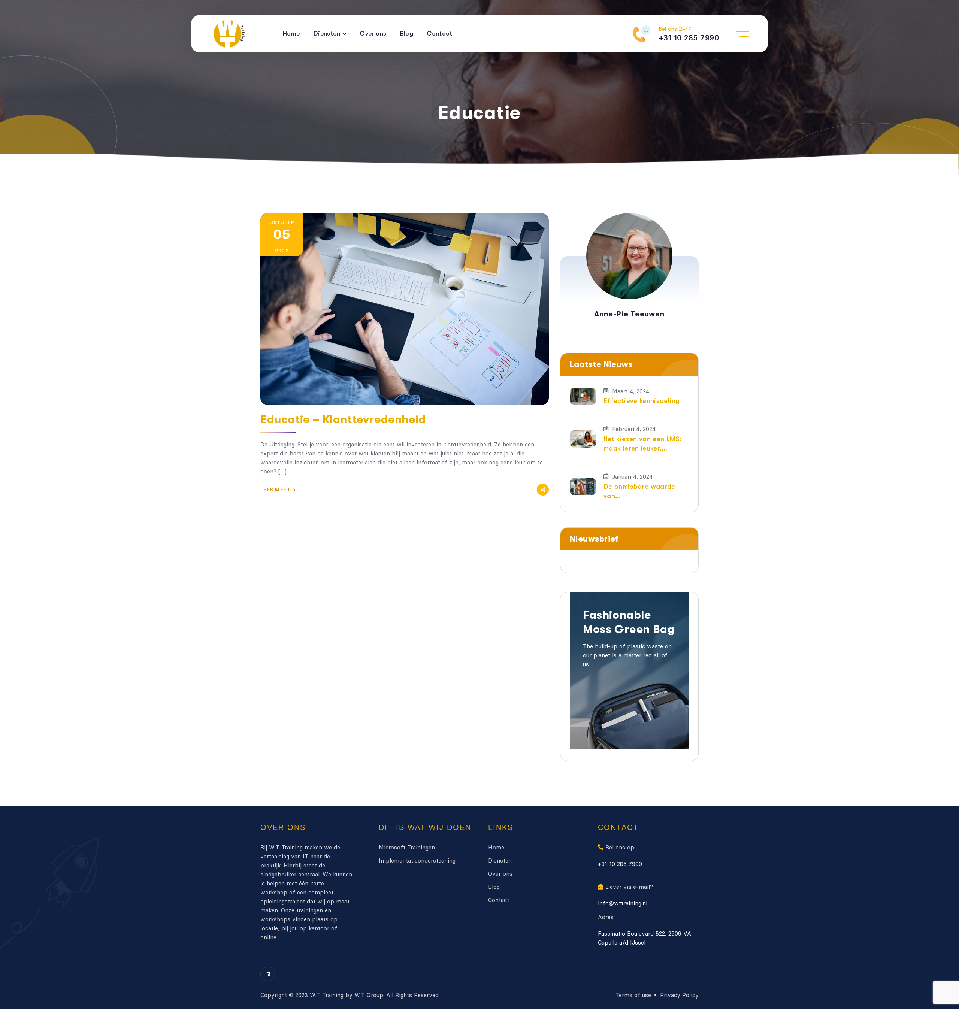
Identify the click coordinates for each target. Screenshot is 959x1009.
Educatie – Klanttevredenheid (343, 419)
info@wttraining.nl (622, 903)
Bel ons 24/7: (676, 28)
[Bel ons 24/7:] (641, 33)
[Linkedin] (267, 974)
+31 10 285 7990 (620, 863)
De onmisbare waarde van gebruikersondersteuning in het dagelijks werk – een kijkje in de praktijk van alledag (644, 492)
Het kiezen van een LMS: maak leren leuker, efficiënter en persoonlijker (642, 444)
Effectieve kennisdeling (641, 400)
